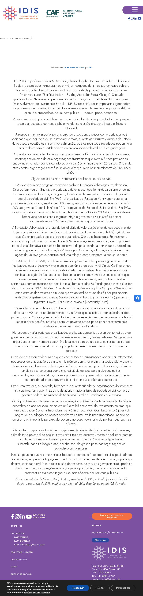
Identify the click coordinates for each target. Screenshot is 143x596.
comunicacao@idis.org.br (106, 579)
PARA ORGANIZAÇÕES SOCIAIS (29, 544)
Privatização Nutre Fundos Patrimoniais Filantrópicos (71, 57)
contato (102, 540)
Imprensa (96, 525)
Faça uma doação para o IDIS (107, 532)
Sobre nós (16, 525)
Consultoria (18, 533)
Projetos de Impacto (22, 552)
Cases (14, 566)
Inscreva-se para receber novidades (112, 516)
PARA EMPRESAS (22, 540)
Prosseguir (78, 588)
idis (90, 67)
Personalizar (123, 588)
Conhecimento (19, 559)
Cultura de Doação (21, 574)
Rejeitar (100, 588)
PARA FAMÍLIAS (21, 537)
